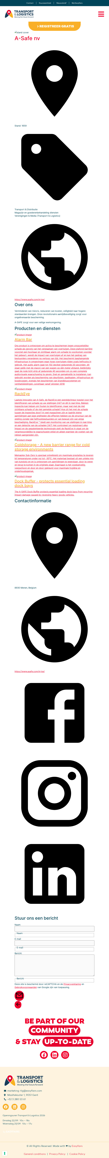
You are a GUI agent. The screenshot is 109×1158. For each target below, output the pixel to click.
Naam (17, 925)
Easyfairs (77, 1146)
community (54, 1030)
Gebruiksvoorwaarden (26, 987)
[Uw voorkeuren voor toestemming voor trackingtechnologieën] (4, 1153)
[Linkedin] (54, 1055)
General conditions (35, 1154)
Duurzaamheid (45, 3)
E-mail (18, 939)
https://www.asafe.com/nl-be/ (30, 299)
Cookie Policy (77, 1154)
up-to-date (67, 1041)
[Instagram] (65, 1055)
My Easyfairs (77, 3)
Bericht (18, 953)
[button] (54, 26)
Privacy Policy (57, 1154)
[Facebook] (44, 1055)
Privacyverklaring (72, 984)
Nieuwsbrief (61, 3)
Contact (29, 3)
